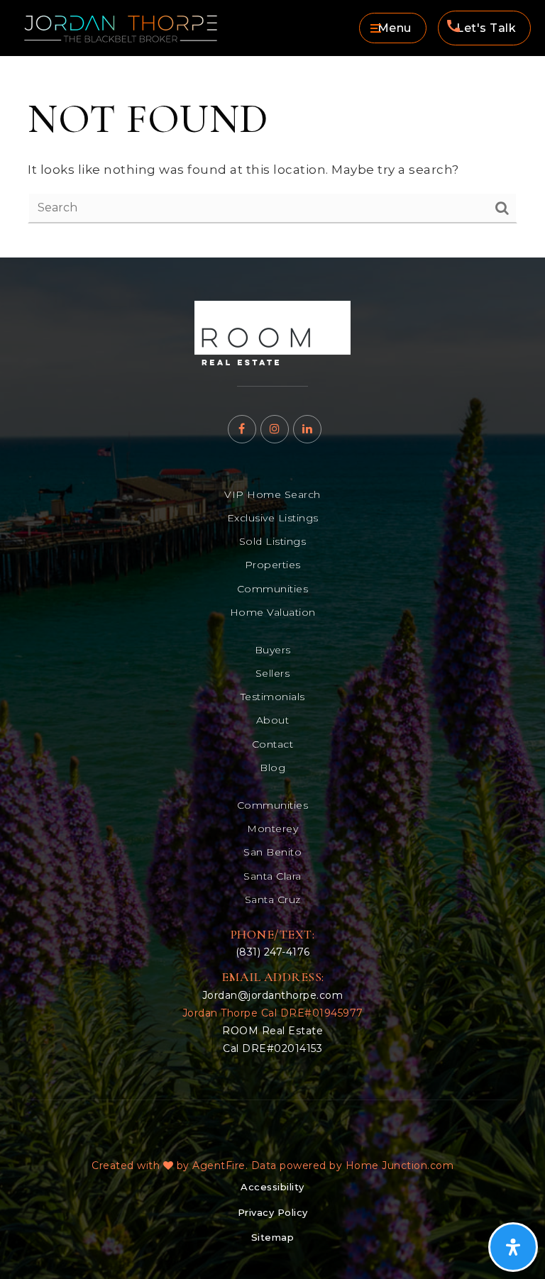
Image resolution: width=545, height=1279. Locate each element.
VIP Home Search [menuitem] (272, 494)
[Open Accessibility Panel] (513, 1247)
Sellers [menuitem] (272, 673)
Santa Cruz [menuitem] (273, 899)
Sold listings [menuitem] (273, 541)
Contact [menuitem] (273, 744)
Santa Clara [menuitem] (272, 876)
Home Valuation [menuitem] (273, 612)
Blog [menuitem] (272, 767)
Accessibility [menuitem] (272, 1186)
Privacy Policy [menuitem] (273, 1212)
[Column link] (143, 28)
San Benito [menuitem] (272, 852)
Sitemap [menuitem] (272, 1237)
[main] (272, 157)
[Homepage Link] (272, 332)
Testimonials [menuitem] (273, 696)
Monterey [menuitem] (272, 828)
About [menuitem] (273, 720)
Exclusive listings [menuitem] (273, 517)
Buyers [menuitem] (273, 649)
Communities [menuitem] (273, 588)
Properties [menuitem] (273, 564)
